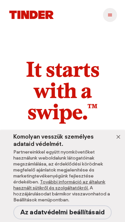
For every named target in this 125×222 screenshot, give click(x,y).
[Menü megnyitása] (110, 15)
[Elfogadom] (118, 137)
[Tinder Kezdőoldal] (31, 15)
